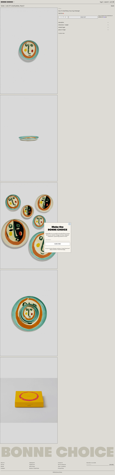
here (64, 249)
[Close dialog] (69, 224)
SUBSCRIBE (57, 244)
